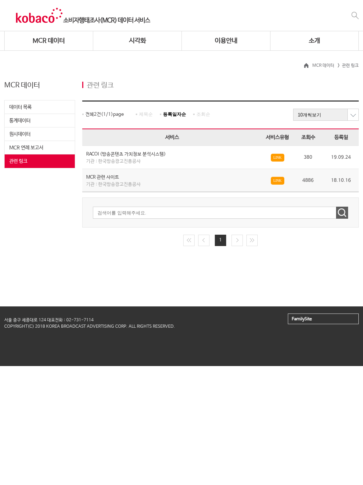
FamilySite (302, 319)
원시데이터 (19, 134)
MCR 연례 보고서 (26, 148)
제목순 (146, 114)
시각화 (137, 40)
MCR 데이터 (49, 40)
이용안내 (226, 40)
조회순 (203, 114)
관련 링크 (18, 161)
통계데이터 (19, 121)
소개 (314, 40)
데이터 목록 (20, 107)
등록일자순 (174, 114)
